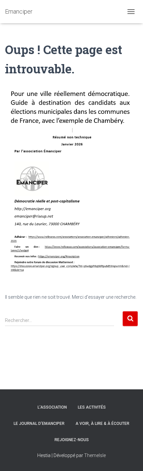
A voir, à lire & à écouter (102, 423)
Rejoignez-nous (72, 439)
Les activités (92, 407)
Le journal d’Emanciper (39, 423)
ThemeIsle (95, 455)
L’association (52, 407)
